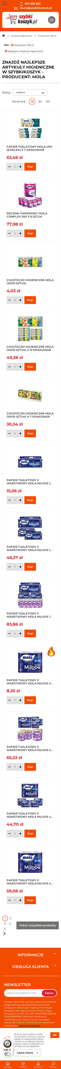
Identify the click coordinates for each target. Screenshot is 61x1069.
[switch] (7, 1054)
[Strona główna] (3, 36)
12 (32, 101)
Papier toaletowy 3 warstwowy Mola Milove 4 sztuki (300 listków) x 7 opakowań (29, 882)
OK (55, 1035)
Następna (4, 933)
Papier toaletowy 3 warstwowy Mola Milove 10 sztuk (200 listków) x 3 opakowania (29, 548)
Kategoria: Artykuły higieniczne (25, 51)
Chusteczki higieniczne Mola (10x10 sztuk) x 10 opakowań (30, 348)
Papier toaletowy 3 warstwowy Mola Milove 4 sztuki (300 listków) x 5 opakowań (29, 815)
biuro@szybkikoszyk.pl (35, 8)
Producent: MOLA (24, 45)
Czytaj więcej (25, 1052)
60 (48, 101)
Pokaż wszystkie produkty (37, 925)
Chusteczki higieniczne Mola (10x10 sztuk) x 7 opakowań (30, 415)
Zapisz (49, 993)
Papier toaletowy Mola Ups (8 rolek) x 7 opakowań (29, 148)
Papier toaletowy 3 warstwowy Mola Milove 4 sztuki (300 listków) (29, 682)
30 (40, 101)
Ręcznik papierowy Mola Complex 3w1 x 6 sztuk (27, 215)
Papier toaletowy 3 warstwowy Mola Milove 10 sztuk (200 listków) (29, 482)
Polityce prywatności (29, 1025)
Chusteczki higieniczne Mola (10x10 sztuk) (30, 281)
